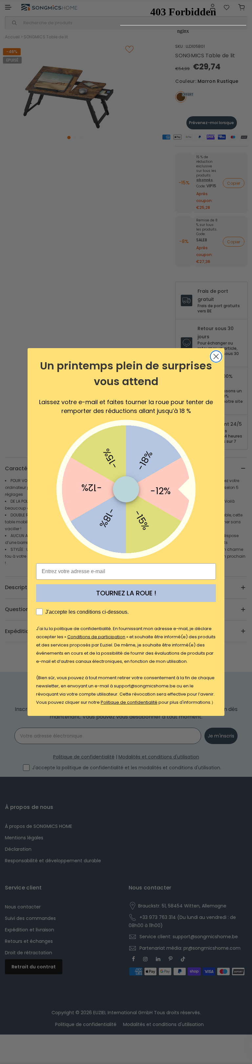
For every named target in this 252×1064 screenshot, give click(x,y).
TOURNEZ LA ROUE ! (126, 593)
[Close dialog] (216, 356)
